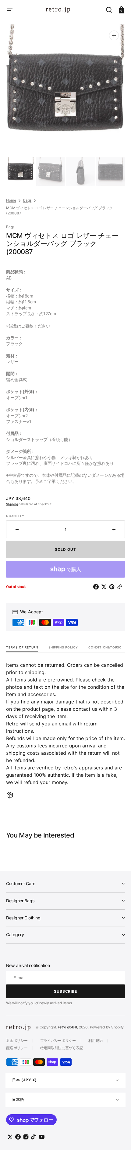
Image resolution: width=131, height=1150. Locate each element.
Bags (27, 200)
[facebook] (97, 587)
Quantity (15, 516)
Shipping (12, 504)
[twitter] (105, 587)
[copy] (121, 587)
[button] (9, 9)
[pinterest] (113, 587)
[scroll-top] (118, 1137)
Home (11, 200)
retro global (67, 1027)
